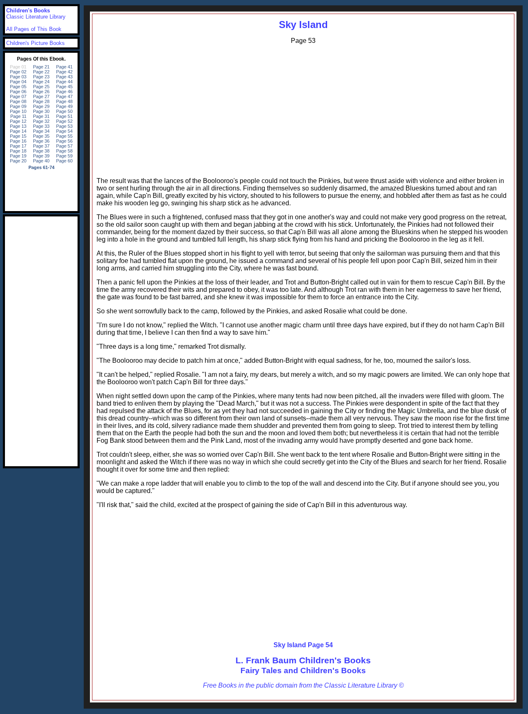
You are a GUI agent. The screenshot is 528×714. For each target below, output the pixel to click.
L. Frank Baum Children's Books (303, 660)
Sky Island (303, 24)
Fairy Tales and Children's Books (303, 670)
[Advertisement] (303, 109)
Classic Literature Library (36, 17)
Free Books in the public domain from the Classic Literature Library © (303, 685)
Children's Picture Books (35, 43)
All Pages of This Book (33, 29)
